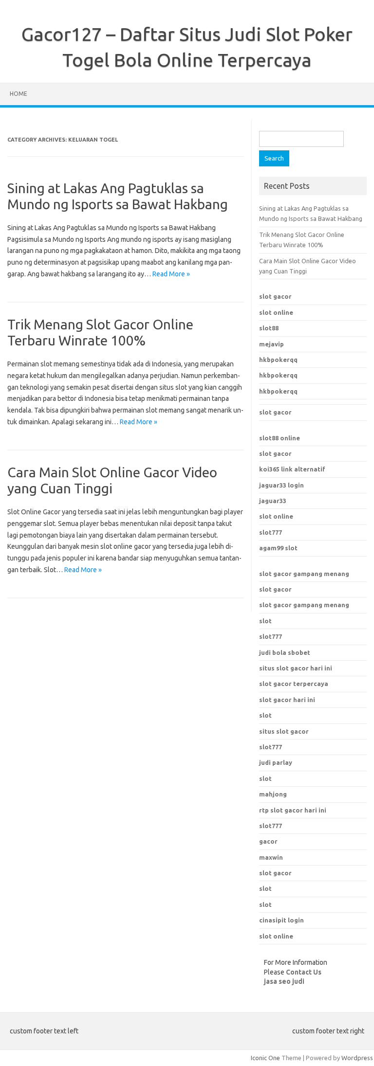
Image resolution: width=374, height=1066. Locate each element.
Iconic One (265, 1057)
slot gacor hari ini (287, 699)
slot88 (269, 328)
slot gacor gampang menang (304, 573)
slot (265, 620)
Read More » (171, 274)
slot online (276, 312)
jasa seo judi (284, 981)
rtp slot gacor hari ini (292, 810)
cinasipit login (281, 920)
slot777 (270, 532)
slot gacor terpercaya (293, 683)
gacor (268, 841)
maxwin (271, 857)
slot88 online (279, 437)
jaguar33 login (281, 485)
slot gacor (275, 296)
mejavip (271, 344)
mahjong (273, 794)
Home (18, 93)
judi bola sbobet (284, 652)
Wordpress (357, 1057)
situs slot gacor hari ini (295, 668)
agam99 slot (278, 547)
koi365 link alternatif (292, 469)
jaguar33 (272, 500)
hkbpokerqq (278, 359)
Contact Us (303, 972)
